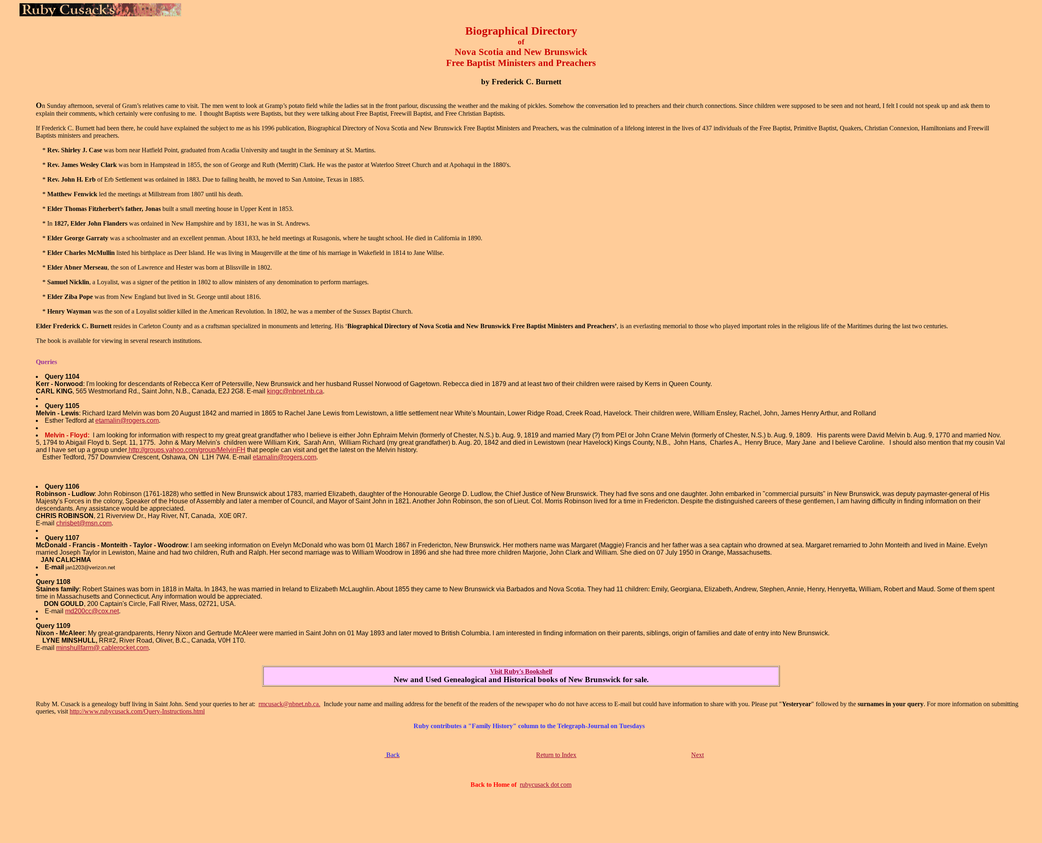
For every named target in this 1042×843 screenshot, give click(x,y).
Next (697, 754)
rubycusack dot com (545, 784)
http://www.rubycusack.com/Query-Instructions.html (137, 711)
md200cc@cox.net (92, 611)
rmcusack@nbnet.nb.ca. (289, 703)
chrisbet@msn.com (84, 523)
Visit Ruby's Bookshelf (521, 671)
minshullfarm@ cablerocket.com (102, 647)
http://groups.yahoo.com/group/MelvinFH (186, 449)
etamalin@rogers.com (127, 420)
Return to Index (556, 754)
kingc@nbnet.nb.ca (295, 391)
